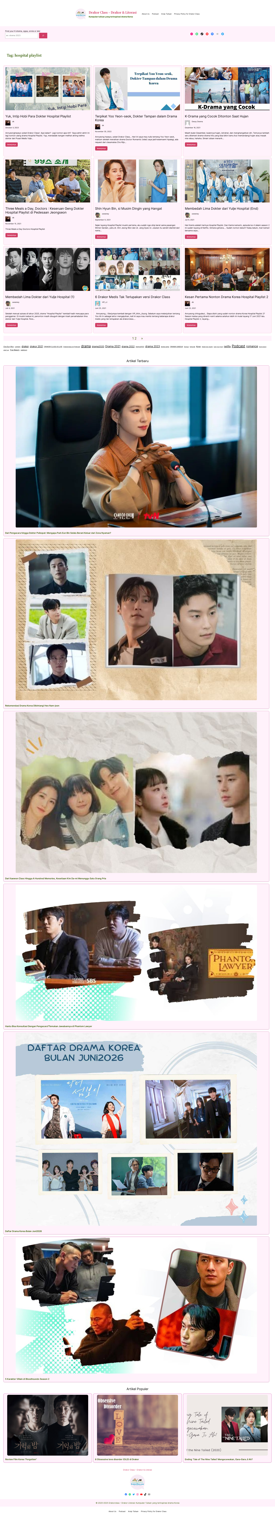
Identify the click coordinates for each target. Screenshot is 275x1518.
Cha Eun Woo (8, 347)
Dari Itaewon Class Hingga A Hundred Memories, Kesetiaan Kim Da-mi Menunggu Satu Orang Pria (55, 878)
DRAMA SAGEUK (176, 347)
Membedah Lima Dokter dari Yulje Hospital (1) (39, 297)
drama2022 (140, 347)
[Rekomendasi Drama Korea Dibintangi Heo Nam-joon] (136, 619)
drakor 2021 (36, 346)
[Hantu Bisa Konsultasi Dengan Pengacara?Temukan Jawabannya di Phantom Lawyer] (136, 953)
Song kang (262, 347)
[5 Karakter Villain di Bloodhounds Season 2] (136, 1306)
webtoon (24, 350)
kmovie (192, 347)
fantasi (186, 347)
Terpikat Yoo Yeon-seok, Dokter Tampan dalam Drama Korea (136, 118)
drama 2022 (128, 346)
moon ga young (207, 347)
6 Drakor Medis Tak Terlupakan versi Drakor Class (132, 297)
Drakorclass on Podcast (71, 347)
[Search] (43, 35)
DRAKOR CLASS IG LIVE (53, 347)
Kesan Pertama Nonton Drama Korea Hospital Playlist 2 (226, 297)
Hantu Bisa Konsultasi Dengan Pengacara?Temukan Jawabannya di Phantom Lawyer (48, 1026)
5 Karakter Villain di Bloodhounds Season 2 (27, 1379)
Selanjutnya (12, 145)
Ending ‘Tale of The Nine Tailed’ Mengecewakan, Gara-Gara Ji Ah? (219, 1459)
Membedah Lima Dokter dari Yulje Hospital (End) (221, 208)
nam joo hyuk (218, 347)
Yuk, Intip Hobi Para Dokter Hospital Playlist (38, 116)
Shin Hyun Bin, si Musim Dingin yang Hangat (128, 208)
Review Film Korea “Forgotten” (21, 1459)
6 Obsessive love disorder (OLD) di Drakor (117, 1459)
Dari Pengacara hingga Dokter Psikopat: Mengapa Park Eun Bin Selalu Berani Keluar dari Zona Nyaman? (58, 533)
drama (86, 346)
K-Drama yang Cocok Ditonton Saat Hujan (216, 116)
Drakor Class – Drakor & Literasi (113, 12)
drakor (25, 346)
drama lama (165, 347)
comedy (18, 347)
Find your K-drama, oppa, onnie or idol (22, 31)
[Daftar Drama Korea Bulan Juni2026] (136, 1129)
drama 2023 (152, 346)
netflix (227, 346)
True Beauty (15, 350)
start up (6, 350)
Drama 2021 (113, 346)
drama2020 (98, 346)
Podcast (238, 346)
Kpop (198, 346)
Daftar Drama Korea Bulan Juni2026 (23, 1231)
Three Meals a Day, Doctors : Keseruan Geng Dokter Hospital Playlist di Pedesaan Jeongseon (44, 210)
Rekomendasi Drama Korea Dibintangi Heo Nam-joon (32, 705)
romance (252, 346)
